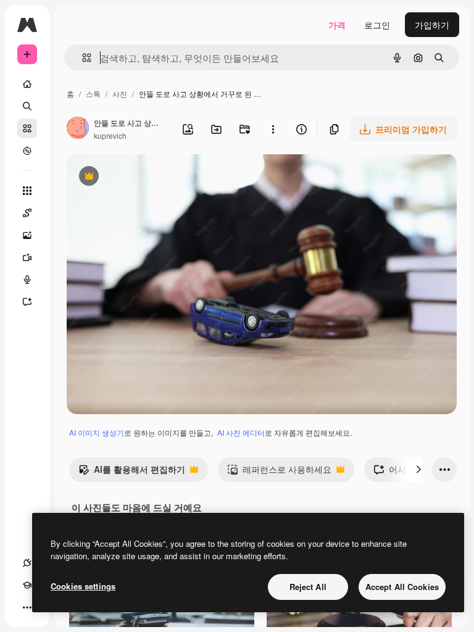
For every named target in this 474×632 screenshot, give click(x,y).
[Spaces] (27, 213)
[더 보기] (27, 607)
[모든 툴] (27, 191)
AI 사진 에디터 (241, 432)
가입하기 (432, 25)
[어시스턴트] (27, 302)
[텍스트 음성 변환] (27, 279)
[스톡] (27, 128)
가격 (337, 25)
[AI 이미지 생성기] (27, 235)
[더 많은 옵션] (272, 129)
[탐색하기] (27, 150)
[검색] (27, 106)
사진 (119, 93)
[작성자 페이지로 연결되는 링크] (78, 129)
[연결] (27, 563)
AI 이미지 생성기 (96, 432)
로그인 (377, 25)
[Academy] (27, 585)
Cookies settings (83, 586)
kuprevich (110, 135)
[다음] (418, 469)
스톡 (93, 93)
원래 (137, 177)
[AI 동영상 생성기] (27, 257)
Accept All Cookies (402, 586)
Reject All (307, 586)
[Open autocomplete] (82, 57)
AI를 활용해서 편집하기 (131, 472)
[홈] (27, 84)
